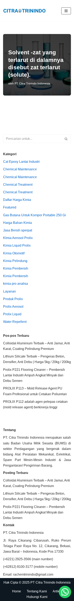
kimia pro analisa (15, 283)
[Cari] (66, 138)
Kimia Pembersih (15, 268)
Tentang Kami (37, 591)
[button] (65, 592)
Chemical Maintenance (20, 169)
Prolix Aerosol (13, 306)
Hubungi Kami (37, 597)
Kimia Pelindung (15, 261)
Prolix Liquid (12, 314)
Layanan (9, 291)
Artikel (57, 591)
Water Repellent (15, 321)
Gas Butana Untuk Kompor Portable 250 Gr (34, 215)
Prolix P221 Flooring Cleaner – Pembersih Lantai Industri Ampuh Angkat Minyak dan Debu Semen (34, 375)
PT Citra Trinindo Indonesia (32, 83)
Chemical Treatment (17, 184)
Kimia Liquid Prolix (17, 245)
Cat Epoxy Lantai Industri (21, 161)
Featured (9, 207)
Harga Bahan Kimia (17, 222)
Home (16, 591)
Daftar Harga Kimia (17, 199)
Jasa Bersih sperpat (17, 230)
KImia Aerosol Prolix (18, 238)
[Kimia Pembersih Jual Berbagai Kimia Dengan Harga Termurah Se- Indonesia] (25, 11)
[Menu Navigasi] (66, 10)
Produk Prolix (13, 299)
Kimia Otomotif (13, 253)
